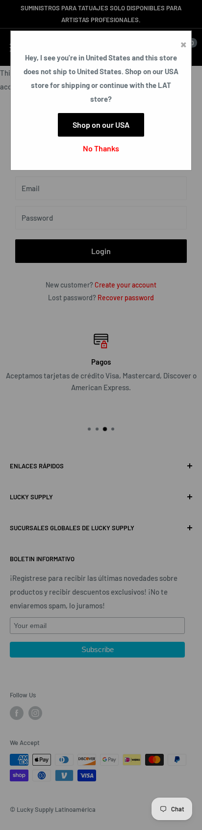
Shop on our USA (101, 124)
